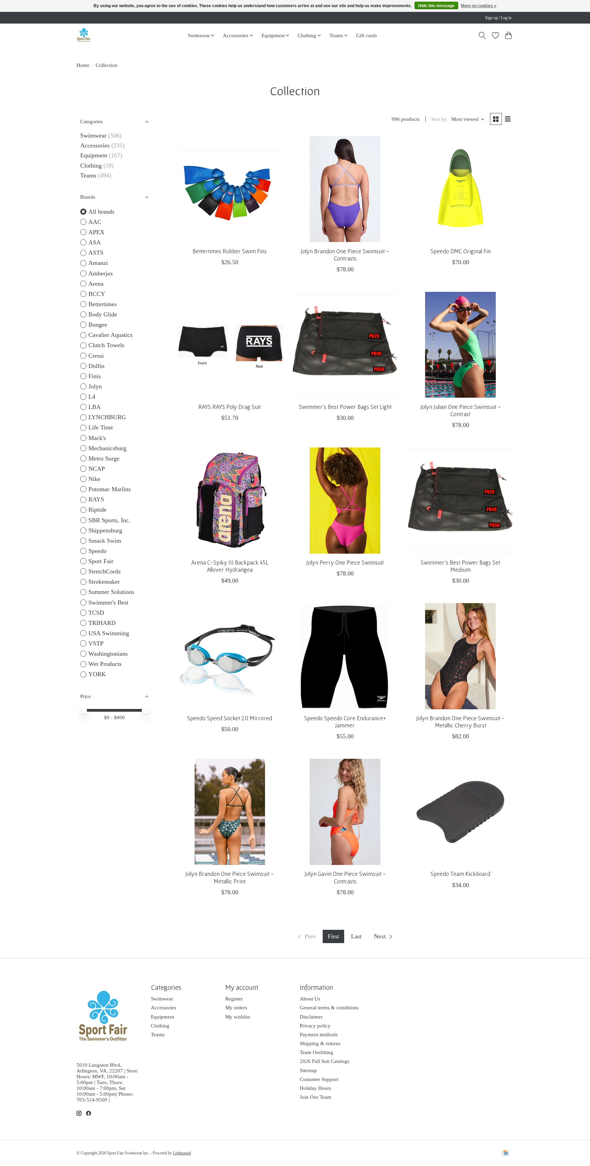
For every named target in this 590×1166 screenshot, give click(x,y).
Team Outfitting (316, 1052)
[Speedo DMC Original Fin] (460, 189)
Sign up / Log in (498, 17)
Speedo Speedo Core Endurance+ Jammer (345, 722)
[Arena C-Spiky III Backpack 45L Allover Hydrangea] (230, 500)
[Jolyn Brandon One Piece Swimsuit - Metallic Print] (230, 812)
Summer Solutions (111, 591)
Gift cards (366, 35)
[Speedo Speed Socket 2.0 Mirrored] (230, 656)
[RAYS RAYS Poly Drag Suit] (230, 345)
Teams (88, 175)
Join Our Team (315, 1097)
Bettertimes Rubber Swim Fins (230, 251)
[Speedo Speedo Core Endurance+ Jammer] (345, 656)
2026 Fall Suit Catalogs (324, 1061)
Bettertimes (102, 304)
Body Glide (102, 314)
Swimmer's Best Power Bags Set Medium (460, 566)
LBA (94, 406)
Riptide (97, 509)
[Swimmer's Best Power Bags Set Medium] (460, 500)
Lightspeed (182, 1153)
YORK (97, 674)
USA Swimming (108, 633)
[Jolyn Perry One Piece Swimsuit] (345, 500)
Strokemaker (104, 581)
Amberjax (100, 273)
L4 (91, 396)
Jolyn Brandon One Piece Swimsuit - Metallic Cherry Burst (460, 722)
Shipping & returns (320, 1043)
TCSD (96, 612)
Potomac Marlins (109, 489)
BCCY (96, 293)
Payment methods (319, 1034)
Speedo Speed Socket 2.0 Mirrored (229, 718)
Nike (94, 478)
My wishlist (237, 1017)
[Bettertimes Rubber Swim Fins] (230, 189)
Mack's (97, 438)
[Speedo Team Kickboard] (460, 812)
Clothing (91, 165)
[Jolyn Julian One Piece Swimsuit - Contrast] (460, 345)
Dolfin (96, 365)
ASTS (95, 252)
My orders (236, 1007)
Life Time (100, 427)
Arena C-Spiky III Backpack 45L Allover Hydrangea (229, 566)
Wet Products (105, 663)
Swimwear (93, 135)
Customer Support (319, 1079)
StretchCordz (104, 571)
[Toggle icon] (482, 35)
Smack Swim (104, 540)
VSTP (95, 643)
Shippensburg (105, 530)
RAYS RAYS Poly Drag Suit (229, 406)
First (333, 936)
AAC (94, 221)
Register (234, 998)
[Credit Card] (505, 1153)
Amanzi (98, 262)
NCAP (96, 468)
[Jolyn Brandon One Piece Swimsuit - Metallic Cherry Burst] (460, 656)
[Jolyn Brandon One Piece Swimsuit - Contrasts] (345, 189)
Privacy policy (315, 1025)
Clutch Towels (106, 345)
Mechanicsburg (107, 448)
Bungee (97, 324)
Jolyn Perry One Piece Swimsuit (345, 562)
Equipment (93, 155)
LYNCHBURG (107, 417)
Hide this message (436, 5)
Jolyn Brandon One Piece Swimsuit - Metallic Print (229, 877)
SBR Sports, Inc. (109, 520)
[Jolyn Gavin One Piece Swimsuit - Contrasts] (345, 812)
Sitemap (308, 1070)
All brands (101, 211)
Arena (95, 283)
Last (356, 936)
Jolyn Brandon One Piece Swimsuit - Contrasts (345, 255)
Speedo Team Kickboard (460, 873)
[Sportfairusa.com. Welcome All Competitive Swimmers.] (83, 35)
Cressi (96, 355)
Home (82, 65)
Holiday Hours (315, 1088)
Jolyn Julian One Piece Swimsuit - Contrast (460, 410)
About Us (310, 998)
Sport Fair (100, 561)
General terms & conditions (329, 1007)
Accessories (95, 145)
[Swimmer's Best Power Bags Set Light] (345, 345)
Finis (94, 376)
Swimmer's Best (108, 602)
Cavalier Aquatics (110, 334)
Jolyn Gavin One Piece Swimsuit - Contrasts (345, 877)
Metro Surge (104, 458)
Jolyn (95, 386)
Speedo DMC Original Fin (461, 251)
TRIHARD (102, 623)
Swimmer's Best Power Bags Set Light (345, 406)
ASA (94, 242)
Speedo (97, 551)
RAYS (96, 499)
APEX (96, 232)
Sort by (439, 119)
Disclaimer (311, 1017)
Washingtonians (108, 653)
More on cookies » (478, 5)
